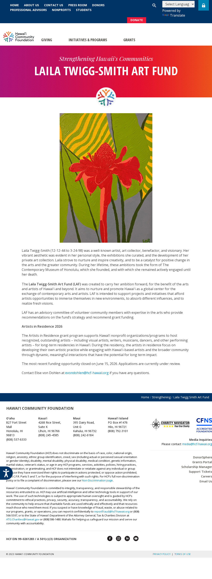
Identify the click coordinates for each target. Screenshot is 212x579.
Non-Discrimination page (97, 480)
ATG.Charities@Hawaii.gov (22, 519)
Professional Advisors (28, 10)
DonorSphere (202, 457)
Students (84, 10)
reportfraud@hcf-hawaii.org (111, 511)
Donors (98, 5)
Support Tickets (200, 472)
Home (14, 5)
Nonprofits (61, 10)
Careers (206, 476)
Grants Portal (202, 462)
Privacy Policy (162, 554)
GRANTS (129, 39)
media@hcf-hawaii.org (197, 444)
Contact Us (53, 5)
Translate (177, 15)
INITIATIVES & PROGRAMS (88, 39)
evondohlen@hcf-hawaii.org (87, 373)
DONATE (136, 20)
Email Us (206, 481)
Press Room (77, 5)
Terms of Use (183, 554)
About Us (31, 5)
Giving (46, 39)
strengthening (161, 397)
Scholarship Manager (196, 467)
